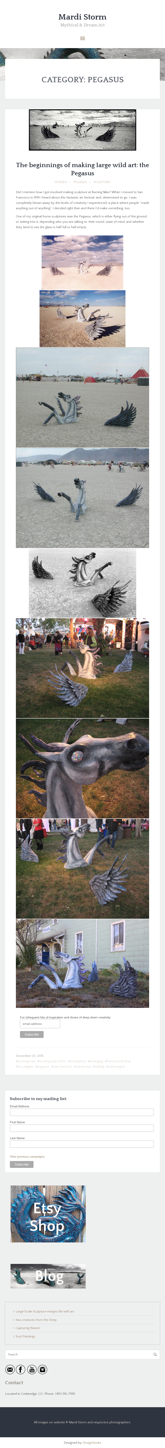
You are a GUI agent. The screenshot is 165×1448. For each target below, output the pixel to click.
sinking (99, 1066)
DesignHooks (91, 1443)
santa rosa (83, 1066)
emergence (78, 1061)
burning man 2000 (53, 1061)
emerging (96, 1061)
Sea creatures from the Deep (36, 1320)
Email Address (19, 1106)
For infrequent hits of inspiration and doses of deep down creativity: (65, 1017)
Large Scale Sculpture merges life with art (45, 1311)
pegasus (43, 1066)
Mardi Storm (82, 17)
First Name (17, 1122)
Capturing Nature (28, 1328)
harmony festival (119, 1061)
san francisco (62, 1066)
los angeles (26, 1066)
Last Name (17, 1138)
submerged (116, 1066)
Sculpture (101, 182)
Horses (61, 182)
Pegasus (80, 182)
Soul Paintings (25, 1336)
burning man (27, 1061)
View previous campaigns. (27, 1156)
